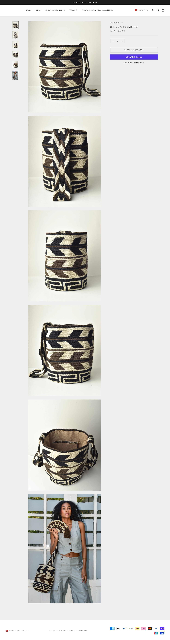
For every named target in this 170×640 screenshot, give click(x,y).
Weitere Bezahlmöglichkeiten (134, 63)
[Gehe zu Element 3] (15, 45)
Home (29, 10)
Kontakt (74, 10)
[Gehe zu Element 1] (15, 25)
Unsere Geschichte (55, 10)
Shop (38, 10)
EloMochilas (116, 23)
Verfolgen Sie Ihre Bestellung (97, 10)
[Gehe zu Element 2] (15, 35)
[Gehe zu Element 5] (15, 65)
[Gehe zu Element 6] (15, 75)
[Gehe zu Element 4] (15, 55)
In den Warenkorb (134, 50)
